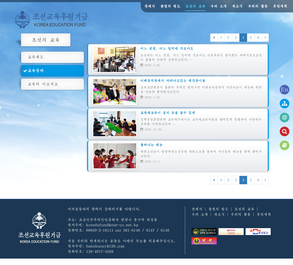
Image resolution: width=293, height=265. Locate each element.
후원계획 (280, 6)
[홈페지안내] (284, 103)
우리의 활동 (258, 6)
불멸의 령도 (170, 6)
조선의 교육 (195, 6)
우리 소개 (218, 6)
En (284, 89)
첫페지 (149, 6)
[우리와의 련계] (284, 117)
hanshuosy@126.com (105, 246)
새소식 (237, 6)
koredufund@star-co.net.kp (112, 225)
